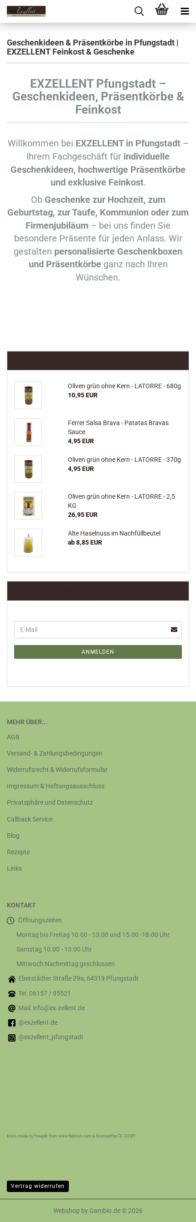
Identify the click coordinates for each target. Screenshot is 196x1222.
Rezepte (18, 852)
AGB (13, 737)
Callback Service (29, 819)
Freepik (41, 1136)
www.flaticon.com (74, 1136)
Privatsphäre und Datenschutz (50, 802)
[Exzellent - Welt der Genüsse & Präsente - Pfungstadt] (23, 11)
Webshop (66, 1210)
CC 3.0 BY (126, 1136)
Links (14, 868)
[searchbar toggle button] (139, 11)
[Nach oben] (171, 1208)
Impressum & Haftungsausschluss (55, 786)
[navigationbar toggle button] (184, 11)
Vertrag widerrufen (38, 1186)
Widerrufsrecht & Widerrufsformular (57, 769)
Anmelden (98, 652)
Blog (13, 835)
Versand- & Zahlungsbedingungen (55, 753)
